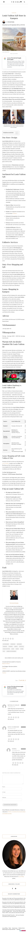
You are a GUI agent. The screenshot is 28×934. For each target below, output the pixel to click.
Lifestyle (21, 646)
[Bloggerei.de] (22, 930)
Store (21, 648)
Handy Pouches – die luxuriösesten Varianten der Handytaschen (13, 915)
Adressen (13, 644)
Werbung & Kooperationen (8, 929)
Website (4, 797)
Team (10, 928)
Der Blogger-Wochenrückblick (9, 666)
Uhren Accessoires (11, 651)
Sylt (4, 651)
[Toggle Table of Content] (16, 133)
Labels (15, 646)
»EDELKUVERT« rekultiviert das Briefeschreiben (14, 671)
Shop (13, 648)
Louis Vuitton (5, 463)
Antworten (23, 705)
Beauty (4, 663)
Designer (19, 644)
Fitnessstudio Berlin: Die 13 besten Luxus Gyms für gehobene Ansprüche (14, 899)
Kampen (11, 646)
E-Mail (3, 792)
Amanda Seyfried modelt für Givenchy (11, 661)
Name (3, 786)
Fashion (14, 12)
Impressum (15, 928)
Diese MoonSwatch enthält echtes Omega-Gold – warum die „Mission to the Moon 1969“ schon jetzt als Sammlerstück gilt (14, 911)
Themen (18, 929)
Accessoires (6, 644)
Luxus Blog (21, 876)
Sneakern (15, 213)
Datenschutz (22, 928)
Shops (17, 648)
